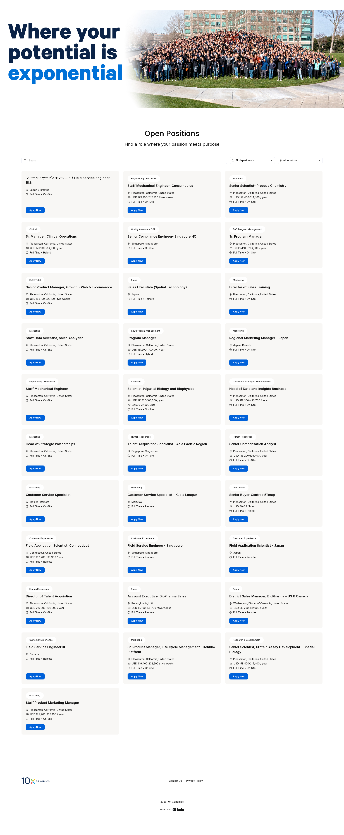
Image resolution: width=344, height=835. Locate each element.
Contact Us (175, 780)
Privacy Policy (194, 780)
